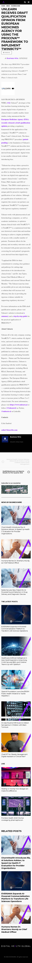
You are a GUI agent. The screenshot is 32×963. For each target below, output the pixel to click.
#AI (8, 103)
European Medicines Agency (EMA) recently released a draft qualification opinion (15, 122)
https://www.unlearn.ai (18, 404)
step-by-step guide (20, 316)
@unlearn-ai (6, 411)
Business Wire (12, 58)
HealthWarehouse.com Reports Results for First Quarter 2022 (13, 472)
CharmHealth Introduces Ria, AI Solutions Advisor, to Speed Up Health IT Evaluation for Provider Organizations (15, 530)
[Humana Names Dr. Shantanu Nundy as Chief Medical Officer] (16, 548)
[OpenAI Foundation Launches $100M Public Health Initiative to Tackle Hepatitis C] (16, 679)
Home (3, 6)
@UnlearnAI (11, 408)
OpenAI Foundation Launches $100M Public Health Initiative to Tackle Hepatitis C (15, 694)
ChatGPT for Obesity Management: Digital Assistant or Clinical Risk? (14, 755)
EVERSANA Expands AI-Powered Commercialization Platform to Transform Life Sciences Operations (14, 629)
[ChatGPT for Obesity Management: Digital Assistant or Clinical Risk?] (16, 742)
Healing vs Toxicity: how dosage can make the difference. (14, 790)
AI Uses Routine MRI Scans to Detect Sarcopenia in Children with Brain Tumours (15, 725)
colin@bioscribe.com (9, 430)
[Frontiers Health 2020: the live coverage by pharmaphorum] (16, 806)
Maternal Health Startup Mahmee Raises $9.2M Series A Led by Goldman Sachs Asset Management (18, 462)
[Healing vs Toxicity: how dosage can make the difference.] (16, 776)
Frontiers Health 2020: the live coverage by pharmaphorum (12, 819)
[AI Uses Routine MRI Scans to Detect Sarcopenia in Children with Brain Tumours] (16, 711)
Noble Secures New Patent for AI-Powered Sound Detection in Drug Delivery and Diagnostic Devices (14, 592)
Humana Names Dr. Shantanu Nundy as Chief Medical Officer (15, 562)
